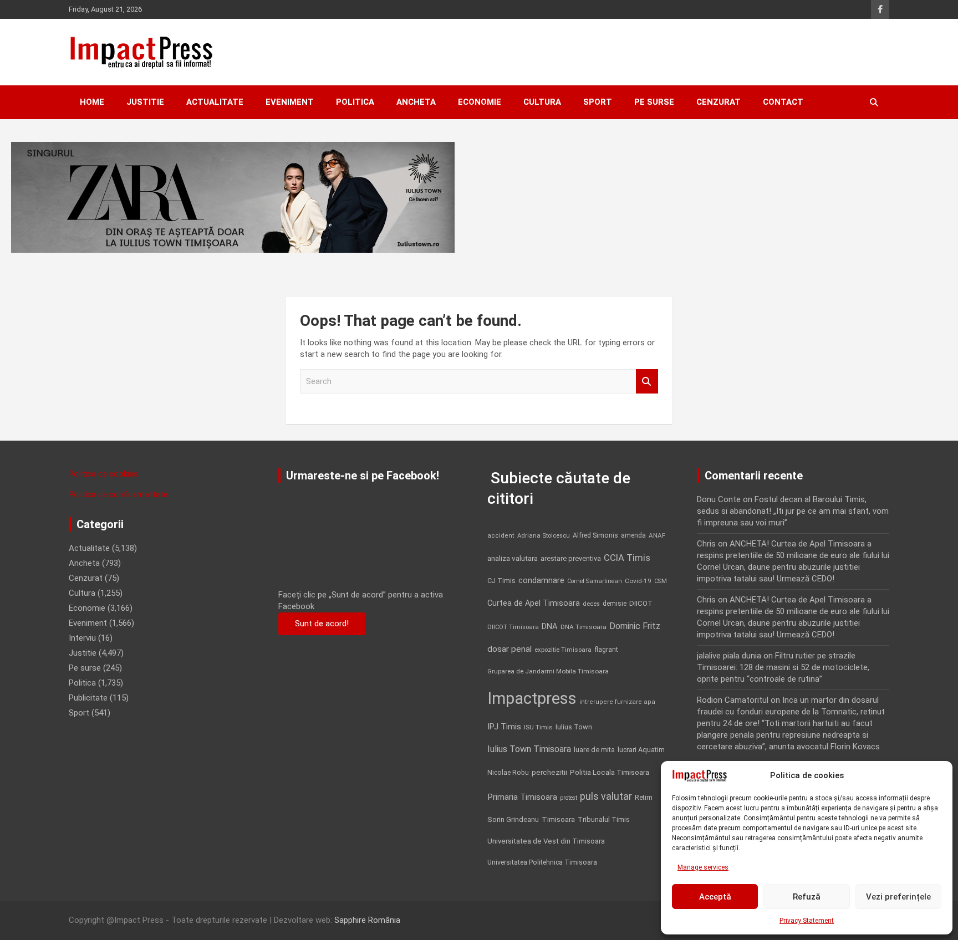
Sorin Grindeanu (513, 819)
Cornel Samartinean (594, 581)
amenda (633, 535)
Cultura (542, 102)
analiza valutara (512, 558)
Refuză (807, 897)
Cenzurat (718, 102)
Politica (355, 102)
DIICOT (641, 603)
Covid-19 (638, 581)
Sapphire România (367, 920)
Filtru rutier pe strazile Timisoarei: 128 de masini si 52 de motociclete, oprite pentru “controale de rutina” (783, 667)
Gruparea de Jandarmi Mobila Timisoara (548, 671)
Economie (479, 102)
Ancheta (416, 102)
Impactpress (532, 698)
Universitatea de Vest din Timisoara (546, 841)
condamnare (541, 580)
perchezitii (549, 772)
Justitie (145, 102)
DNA (550, 626)
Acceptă (715, 897)
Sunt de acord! (322, 624)
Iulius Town (574, 727)
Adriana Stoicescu (543, 535)
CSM (660, 581)
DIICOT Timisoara (513, 627)
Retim (644, 797)
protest (568, 797)
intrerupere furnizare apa (617, 702)
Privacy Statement (806, 920)
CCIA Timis (627, 558)
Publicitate (88, 698)
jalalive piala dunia (729, 656)
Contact (783, 102)
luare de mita (594, 749)
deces (591, 603)
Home (92, 102)
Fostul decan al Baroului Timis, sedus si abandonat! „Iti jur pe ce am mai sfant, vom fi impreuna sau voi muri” (793, 511)
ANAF (657, 535)
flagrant (606, 649)
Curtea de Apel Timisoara (533, 603)
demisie (614, 603)
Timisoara (558, 819)
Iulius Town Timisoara (529, 749)
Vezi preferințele (898, 897)
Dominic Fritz (634, 626)
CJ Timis (501, 580)
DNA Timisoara (583, 627)
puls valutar (606, 796)
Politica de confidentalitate (118, 494)
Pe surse (654, 102)
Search (647, 381)
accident (500, 535)
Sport (597, 102)
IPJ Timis (504, 727)
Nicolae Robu (508, 772)
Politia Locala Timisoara (609, 772)
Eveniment (290, 102)
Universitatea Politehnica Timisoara (542, 862)
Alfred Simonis (595, 535)
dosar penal (509, 649)
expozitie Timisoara (563, 649)
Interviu (82, 638)
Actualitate (214, 102)
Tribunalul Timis (604, 819)
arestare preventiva (571, 558)
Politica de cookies (103, 474)
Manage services (702, 867)
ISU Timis (538, 727)
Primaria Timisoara (522, 797)
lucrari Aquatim (641, 749)
